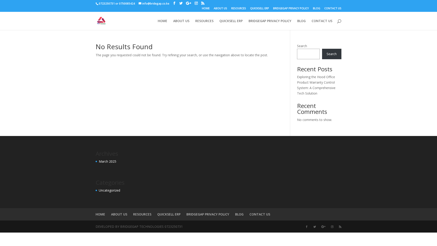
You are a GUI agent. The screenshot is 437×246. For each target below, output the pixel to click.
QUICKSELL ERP (259, 8)
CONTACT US (332, 8)
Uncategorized (109, 190)
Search (302, 46)
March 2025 (107, 161)
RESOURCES (238, 8)
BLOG (316, 8)
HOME (206, 8)
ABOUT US (220, 8)
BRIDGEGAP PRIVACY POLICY (291, 8)
